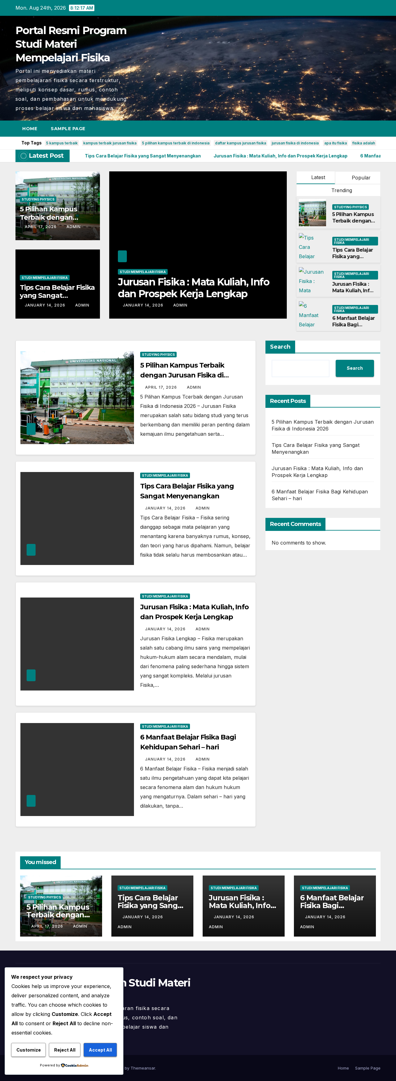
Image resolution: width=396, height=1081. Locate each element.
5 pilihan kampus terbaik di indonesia (175, 143)
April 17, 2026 (41, 226)
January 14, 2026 (46, 305)
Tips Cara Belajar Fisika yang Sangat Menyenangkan (57, 295)
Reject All (64, 1049)
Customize (28, 1049)
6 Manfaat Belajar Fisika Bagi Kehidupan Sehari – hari (185, 288)
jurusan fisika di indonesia (295, 143)
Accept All (100, 1049)
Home (29, 128)
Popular (360, 177)
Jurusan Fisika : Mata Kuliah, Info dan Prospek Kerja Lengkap (352, 293)
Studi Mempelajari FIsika (45, 278)
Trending (341, 190)
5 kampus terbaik (62, 143)
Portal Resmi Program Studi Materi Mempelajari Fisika (70, 44)
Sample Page (68, 128)
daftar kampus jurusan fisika (240, 143)
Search (280, 346)
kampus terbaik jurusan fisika (109, 143)
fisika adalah (363, 143)
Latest (318, 177)
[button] (364, 129)
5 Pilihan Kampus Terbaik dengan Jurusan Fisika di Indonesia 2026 (353, 223)
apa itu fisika (335, 143)
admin (74, 226)
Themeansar (143, 1068)
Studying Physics (38, 199)
